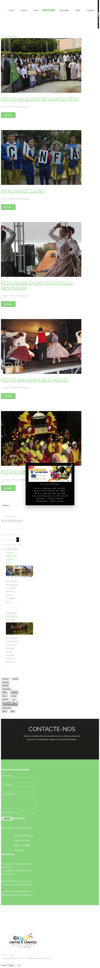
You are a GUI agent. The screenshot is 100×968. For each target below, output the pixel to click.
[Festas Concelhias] (41, 438)
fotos (14, 691)
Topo (5, 955)
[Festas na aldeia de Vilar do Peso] (41, 65)
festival (5, 685)
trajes (4, 711)
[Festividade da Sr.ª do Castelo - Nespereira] (41, 249)
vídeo (12, 711)
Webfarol (47, 958)
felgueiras (5, 682)
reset (12, 955)
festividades (6, 689)
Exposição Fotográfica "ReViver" (12, 616)
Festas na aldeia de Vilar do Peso (40, 98)
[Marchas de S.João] (41, 157)
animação (5, 678)
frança (4, 696)
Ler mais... (8, 115)
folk (4, 692)
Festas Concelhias (23, 471)
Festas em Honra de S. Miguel (35, 379)
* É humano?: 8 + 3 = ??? (10, 812)
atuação (15, 678)
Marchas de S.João (22, 190)
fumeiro (13, 696)
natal (14, 699)
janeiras (5, 699)
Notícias (26, 107)
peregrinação (6, 708)
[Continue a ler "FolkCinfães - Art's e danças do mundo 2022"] (19, 572)
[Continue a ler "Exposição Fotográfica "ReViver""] (19, 628)
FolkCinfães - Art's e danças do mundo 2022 (12, 556)
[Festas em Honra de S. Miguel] (41, 346)
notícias (10, 703)
